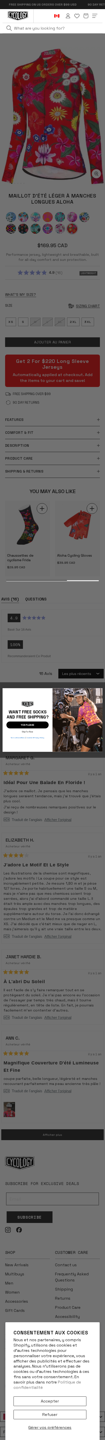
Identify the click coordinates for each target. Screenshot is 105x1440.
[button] (85, 15)
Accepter (50, 1401)
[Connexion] (68, 16)
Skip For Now (27, 731)
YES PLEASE (27, 724)
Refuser (49, 1414)
